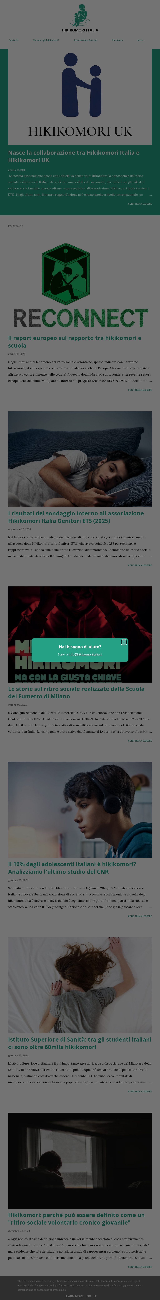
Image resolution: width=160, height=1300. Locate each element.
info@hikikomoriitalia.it (85, 654)
